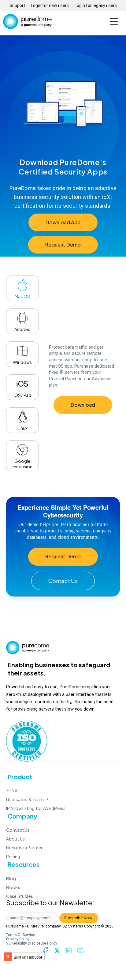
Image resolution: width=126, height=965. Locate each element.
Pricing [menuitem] (13, 856)
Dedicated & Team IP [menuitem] (27, 799)
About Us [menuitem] (15, 839)
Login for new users (50, 5)
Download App (63, 222)
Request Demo (63, 244)
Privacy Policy (17, 939)
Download (83, 404)
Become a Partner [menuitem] (24, 847)
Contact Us (62, 580)
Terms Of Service (20, 935)
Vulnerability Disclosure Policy (31, 943)
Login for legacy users (96, 5)
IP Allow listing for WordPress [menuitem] (35, 808)
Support (17, 5)
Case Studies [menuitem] (19, 896)
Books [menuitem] (13, 887)
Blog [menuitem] (11, 878)
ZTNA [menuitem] (12, 790)
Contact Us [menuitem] (18, 830)
